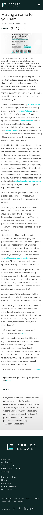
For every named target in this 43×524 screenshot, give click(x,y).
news (6, 389)
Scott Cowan (33, 104)
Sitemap (5, 471)
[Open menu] (39, 5)
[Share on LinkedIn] (23, 28)
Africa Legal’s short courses (27, 181)
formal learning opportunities (15, 258)
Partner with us (9, 477)
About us (5, 459)
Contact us (6, 462)
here (24, 333)
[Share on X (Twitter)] (17, 28)
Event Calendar (9, 486)
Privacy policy (17, 501)
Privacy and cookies (11, 468)
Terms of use (8, 465)
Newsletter (6, 489)
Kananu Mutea (26, 120)
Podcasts (6, 483)
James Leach (11, 130)
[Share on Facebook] (11, 28)
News (4, 480)
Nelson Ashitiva (24, 111)
